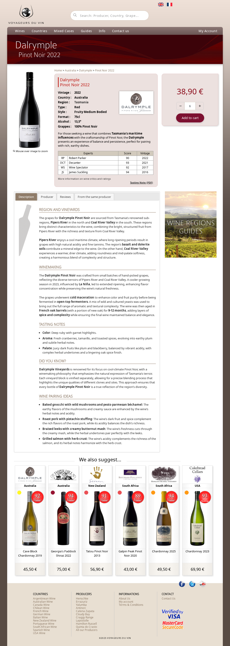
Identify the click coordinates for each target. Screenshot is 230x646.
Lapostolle (82, 620)
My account (126, 602)
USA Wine (39, 633)
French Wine (41, 611)
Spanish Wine (41, 630)
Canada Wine (41, 605)
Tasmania (81, 102)
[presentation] (26, 196)
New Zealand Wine (44, 620)
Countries (39, 31)
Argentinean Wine (44, 598)
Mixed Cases (64, 31)
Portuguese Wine (43, 624)
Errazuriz (81, 602)
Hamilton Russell (86, 624)
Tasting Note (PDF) (141, 182)
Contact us (120, 31)
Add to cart (190, 118)
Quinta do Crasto (86, 627)
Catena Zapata (85, 611)
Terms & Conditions (131, 605)
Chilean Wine (41, 608)
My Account (208, 31)
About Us (124, 598)
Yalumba (81, 605)
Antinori (81, 608)
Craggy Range (84, 617)
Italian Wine (40, 617)
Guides (86, 31)
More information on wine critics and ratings (84, 178)
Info (102, 31)
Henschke (82, 598)
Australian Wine (43, 602)
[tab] (26, 197)
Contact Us (168, 598)
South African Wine (45, 627)
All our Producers (86, 630)
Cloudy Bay (83, 614)
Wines (20, 31)
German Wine (41, 614)
